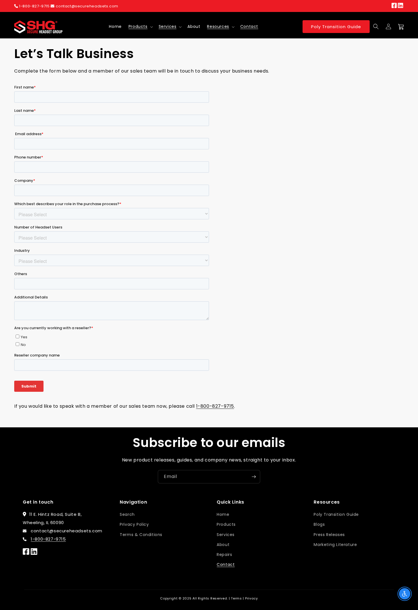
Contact (226, 564)
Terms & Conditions (141, 534)
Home (223, 514)
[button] (140, 26)
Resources (218, 26)
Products (138, 26)
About (223, 544)
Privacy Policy (134, 524)
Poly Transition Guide (336, 27)
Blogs (319, 524)
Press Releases (329, 534)
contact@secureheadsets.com (87, 6)
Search (127, 514)
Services (168, 26)
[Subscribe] (253, 476)
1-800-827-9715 (34, 6)
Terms (236, 598)
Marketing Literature (335, 544)
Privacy (251, 598)
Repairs (224, 554)
